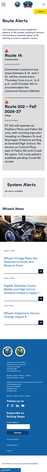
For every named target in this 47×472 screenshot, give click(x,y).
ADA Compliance (12, 445)
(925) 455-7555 (12, 369)
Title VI (9, 451)
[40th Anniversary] (28, 4)
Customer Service (13, 439)
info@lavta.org (12, 391)
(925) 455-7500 (12, 388)
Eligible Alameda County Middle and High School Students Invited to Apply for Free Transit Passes (23, 289)
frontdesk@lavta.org (13, 371)
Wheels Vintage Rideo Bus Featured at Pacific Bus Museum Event (21, 262)
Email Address (13, 423)
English (7, 470)
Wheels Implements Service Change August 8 (22, 315)
